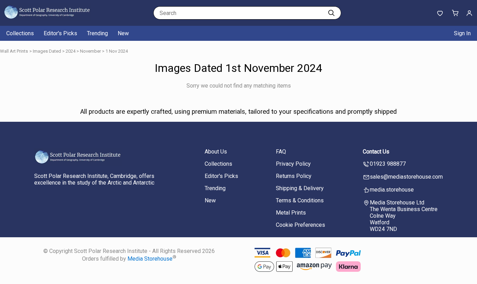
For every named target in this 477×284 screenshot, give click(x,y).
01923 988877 (388, 163)
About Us (216, 151)
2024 (70, 51)
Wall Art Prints (14, 51)
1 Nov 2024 (116, 51)
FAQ (281, 151)
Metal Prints (291, 212)
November (90, 51)
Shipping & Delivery (300, 188)
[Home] (47, 19)
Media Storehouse (150, 259)
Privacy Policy (293, 163)
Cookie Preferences (300, 225)
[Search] (331, 13)
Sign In (462, 33)
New (123, 33)
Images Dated (47, 51)
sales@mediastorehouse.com (406, 176)
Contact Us (376, 151)
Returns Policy (293, 176)
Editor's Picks (60, 33)
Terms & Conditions (300, 200)
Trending (97, 33)
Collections (20, 33)
